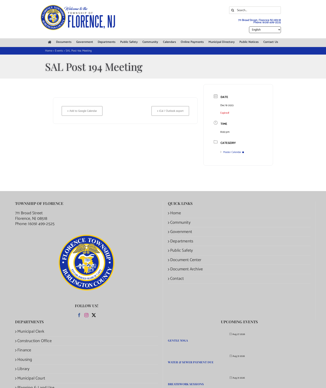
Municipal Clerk (30, 331)
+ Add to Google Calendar (82, 111)
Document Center (185, 260)
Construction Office (34, 341)
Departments (181, 241)
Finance (24, 350)
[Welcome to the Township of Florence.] (78, 6)
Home (175, 213)
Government (181, 232)
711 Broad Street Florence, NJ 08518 (31, 216)
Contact (177, 279)
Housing (24, 360)
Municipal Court (31, 378)
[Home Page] (49, 42)
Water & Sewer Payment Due (191, 362)
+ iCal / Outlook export (170, 111)
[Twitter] (94, 315)
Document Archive (186, 269)
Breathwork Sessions (186, 384)
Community (180, 222)
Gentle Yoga (178, 340)
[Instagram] (86, 315)
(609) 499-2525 (271, 22)
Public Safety (181, 250)
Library (23, 369)
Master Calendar (232, 152)
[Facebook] (79, 315)
